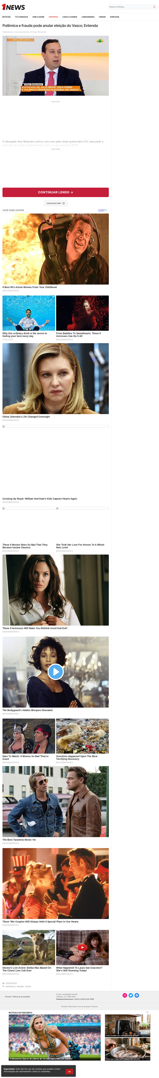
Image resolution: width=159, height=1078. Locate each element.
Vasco (28, 986)
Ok (69, 1072)
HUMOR (102, 17)
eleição (20, 986)
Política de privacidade (21, 997)
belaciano (11, 986)
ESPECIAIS (114, 17)
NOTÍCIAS (6, 17)
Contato (8, 997)
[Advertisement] (55, 120)
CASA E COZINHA (69, 17)
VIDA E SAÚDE (38, 17)
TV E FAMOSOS (21, 17)
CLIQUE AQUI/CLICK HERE (84, 999)
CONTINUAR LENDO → (55, 192)
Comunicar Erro (53, 203)
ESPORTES (53, 17)
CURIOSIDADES (88, 17)
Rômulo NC (42, 32)
